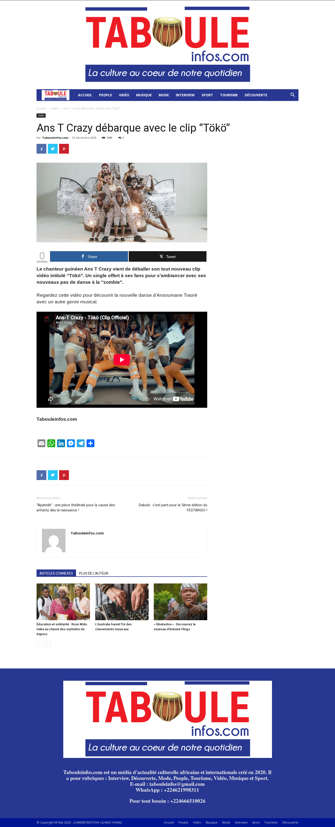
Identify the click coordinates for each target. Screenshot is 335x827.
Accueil (85, 95)
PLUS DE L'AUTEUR (93, 573)
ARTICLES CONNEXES (56, 573)
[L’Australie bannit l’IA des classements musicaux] (122, 601)
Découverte (256, 95)
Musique (144, 95)
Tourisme (229, 95)
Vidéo (124, 95)
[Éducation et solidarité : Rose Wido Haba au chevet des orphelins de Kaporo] (63, 601)
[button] (292, 95)
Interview (185, 95)
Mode (164, 95)
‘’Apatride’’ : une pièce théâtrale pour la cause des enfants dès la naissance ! (76, 507)
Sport (207, 95)
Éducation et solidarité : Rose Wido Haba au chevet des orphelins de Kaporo (62, 629)
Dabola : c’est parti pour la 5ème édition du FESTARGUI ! (173, 507)
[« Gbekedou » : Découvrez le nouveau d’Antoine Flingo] (180, 601)
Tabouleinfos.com (55, 137)
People (105, 95)
